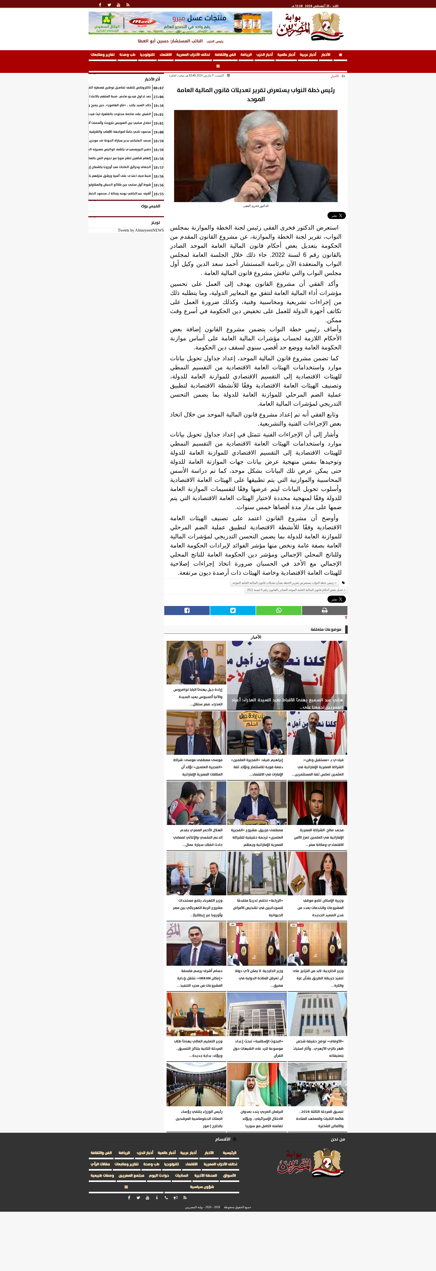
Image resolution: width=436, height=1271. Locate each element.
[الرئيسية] (340, 55)
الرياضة (246, 55)
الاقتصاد (165, 55)
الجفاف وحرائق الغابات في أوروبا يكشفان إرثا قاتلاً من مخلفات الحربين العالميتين (94, 167)
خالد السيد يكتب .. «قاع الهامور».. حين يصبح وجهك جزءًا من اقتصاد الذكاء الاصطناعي (92, 105)
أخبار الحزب (264, 55)
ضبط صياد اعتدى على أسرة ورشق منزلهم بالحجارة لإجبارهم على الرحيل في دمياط (93, 176)
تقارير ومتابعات (103, 55)
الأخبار (325, 55)
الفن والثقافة (225, 55)
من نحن (338, 1139)
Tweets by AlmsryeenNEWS (141, 230)
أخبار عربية (308, 55)
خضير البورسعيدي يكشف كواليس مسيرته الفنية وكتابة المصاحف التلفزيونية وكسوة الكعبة (86, 149)
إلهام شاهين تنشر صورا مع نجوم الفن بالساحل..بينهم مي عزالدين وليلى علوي (94, 158)
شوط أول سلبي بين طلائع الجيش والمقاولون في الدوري (110, 184)
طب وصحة (127, 55)
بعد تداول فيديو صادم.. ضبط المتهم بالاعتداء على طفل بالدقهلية (104, 96)
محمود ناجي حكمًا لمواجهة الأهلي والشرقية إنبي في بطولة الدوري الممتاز (97, 131)
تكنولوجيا (147, 55)
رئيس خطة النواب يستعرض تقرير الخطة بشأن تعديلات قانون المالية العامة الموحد (283, 583)
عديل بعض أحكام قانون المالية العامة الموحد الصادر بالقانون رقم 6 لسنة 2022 (295, 590)
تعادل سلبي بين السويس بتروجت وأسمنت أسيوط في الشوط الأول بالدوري (97, 123)
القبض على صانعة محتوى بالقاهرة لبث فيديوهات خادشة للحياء (106, 114)
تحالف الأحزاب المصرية (193, 55)
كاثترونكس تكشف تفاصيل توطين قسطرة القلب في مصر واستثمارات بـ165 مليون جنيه (91, 87)
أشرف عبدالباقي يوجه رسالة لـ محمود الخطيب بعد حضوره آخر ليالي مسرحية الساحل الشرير (87, 193)
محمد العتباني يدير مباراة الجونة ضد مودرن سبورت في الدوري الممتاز (100, 140)
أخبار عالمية (286, 55)
